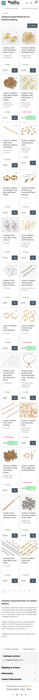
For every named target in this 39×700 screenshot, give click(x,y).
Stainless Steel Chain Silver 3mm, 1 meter (10, 560)
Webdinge (30, 686)
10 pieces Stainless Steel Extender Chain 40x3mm (28, 282)
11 (29, 591)
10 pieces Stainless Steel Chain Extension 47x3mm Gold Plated (10, 143)
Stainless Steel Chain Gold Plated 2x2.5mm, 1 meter (9, 515)
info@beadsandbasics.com (14, 660)
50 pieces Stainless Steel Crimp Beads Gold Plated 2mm (28, 50)
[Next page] (34, 590)
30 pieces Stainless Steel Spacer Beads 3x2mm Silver (28, 515)
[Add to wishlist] (16, 33)
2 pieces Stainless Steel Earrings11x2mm (9, 328)
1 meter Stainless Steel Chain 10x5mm (27, 560)
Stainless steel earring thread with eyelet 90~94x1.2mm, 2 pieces (9, 375)
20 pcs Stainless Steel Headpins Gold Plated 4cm (27, 237)
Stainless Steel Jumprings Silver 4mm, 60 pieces (9, 282)
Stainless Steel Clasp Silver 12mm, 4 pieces (10, 237)
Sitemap (28, 689)
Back (5, 13)
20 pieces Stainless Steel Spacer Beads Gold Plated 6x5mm (10, 469)
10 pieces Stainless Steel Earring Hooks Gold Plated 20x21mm (28, 191)
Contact (22, 689)
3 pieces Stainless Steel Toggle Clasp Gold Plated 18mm (28, 468)
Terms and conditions (12, 689)
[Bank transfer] (12, 695)
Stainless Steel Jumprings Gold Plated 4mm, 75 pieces (27, 96)
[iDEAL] (17, 695)
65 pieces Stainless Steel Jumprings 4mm (28, 142)
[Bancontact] (22, 695)
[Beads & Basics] (13, 3)
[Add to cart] (15, 70)
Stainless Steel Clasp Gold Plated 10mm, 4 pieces (9, 50)
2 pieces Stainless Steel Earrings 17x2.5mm (28, 328)
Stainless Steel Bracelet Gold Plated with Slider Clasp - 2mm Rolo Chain (28, 375)
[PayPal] (26, 695)
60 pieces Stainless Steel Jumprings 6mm (28, 422)
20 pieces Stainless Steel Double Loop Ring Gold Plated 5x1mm (10, 191)
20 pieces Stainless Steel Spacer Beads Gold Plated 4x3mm (10, 96)
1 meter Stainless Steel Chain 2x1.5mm (9, 422)
